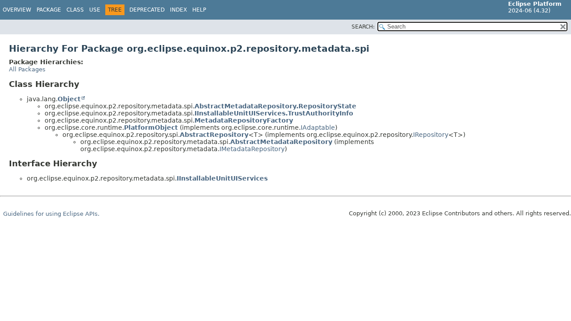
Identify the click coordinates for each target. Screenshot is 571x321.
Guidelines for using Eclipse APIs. (51, 213)
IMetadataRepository (252, 148)
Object (69, 99)
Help (199, 10)
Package (49, 10)
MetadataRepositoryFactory (243, 120)
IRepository (430, 134)
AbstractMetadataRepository (281, 141)
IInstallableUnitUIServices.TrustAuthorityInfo (273, 113)
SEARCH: (363, 27)
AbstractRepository (214, 134)
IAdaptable (318, 127)
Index (178, 10)
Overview (17, 10)
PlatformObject (151, 127)
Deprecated (147, 10)
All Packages (27, 69)
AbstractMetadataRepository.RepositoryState (275, 106)
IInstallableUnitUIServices (222, 178)
